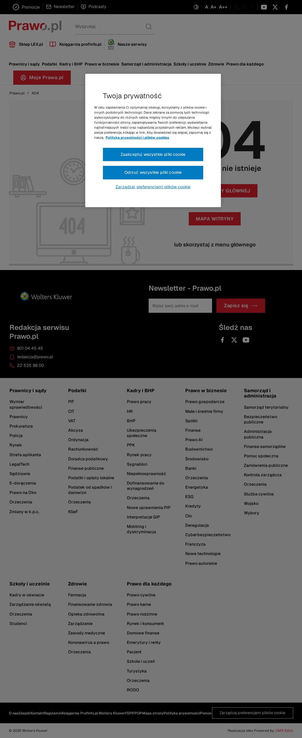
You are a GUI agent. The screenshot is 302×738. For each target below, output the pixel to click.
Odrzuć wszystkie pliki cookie (153, 172)
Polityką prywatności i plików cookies (137, 137)
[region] (153, 140)
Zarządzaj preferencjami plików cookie (153, 186)
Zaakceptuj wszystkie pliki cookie (153, 154)
